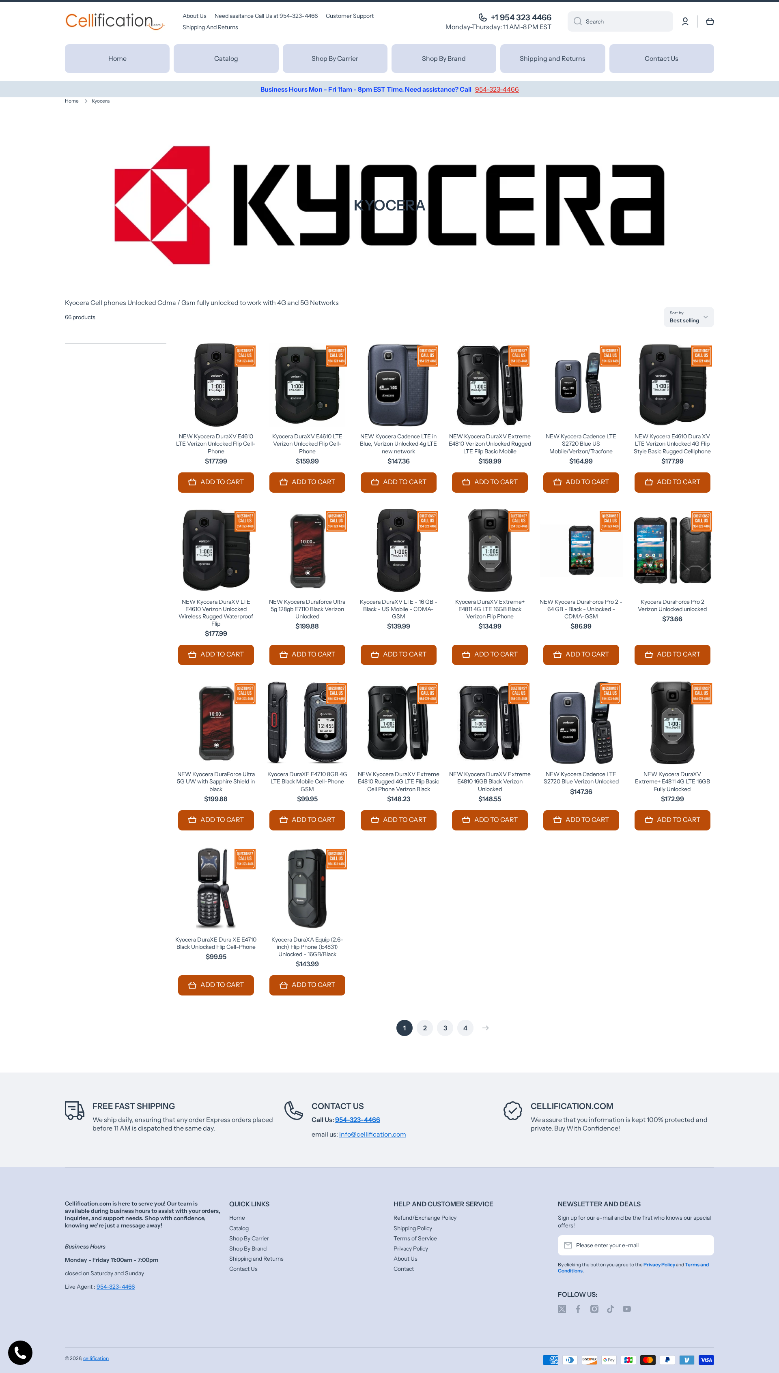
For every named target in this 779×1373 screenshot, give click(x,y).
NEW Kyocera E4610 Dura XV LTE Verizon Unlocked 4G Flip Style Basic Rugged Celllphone (672, 444)
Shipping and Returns (256, 1258)
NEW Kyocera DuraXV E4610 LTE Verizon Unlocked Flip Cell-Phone (216, 444)
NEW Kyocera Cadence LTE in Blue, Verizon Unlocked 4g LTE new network (398, 444)
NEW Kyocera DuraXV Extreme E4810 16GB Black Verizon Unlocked (490, 781)
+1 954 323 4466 (521, 17)
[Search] (575, 21)
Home (72, 101)
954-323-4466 (116, 1286)
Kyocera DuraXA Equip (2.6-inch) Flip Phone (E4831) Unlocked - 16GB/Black (307, 947)
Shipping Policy (413, 1228)
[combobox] (620, 21)
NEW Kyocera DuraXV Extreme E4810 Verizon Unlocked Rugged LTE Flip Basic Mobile (490, 444)
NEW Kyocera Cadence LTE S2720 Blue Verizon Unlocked (581, 777)
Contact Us (338, 1106)
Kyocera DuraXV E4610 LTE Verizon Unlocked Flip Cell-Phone (307, 444)
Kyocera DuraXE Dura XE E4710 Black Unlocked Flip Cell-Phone (215, 943)
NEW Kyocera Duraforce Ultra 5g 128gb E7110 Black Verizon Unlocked (307, 609)
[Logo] (115, 21)
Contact (404, 1268)
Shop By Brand (248, 1248)
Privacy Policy (411, 1248)
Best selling (684, 320)
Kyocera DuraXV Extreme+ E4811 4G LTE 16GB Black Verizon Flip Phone (490, 609)
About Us (405, 1258)
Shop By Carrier (249, 1238)
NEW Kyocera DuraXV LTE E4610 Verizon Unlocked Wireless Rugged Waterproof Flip (216, 613)
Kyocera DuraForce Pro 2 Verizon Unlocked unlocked (672, 605)
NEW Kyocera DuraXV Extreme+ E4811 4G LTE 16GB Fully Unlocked (672, 781)
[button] (710, 21)
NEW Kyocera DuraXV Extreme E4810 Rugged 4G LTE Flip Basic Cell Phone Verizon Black (398, 781)
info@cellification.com (372, 1134)
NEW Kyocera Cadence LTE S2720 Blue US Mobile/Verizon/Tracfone (581, 444)
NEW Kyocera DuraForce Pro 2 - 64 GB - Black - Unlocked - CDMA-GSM (581, 609)
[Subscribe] (704, 1245)
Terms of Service (415, 1238)
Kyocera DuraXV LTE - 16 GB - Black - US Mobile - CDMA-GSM (398, 609)
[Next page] (484, 1028)
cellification (96, 1358)
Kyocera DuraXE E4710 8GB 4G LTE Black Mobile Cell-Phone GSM (307, 781)
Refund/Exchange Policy (425, 1217)
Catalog (239, 1228)
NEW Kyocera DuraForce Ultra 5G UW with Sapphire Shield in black (216, 781)
